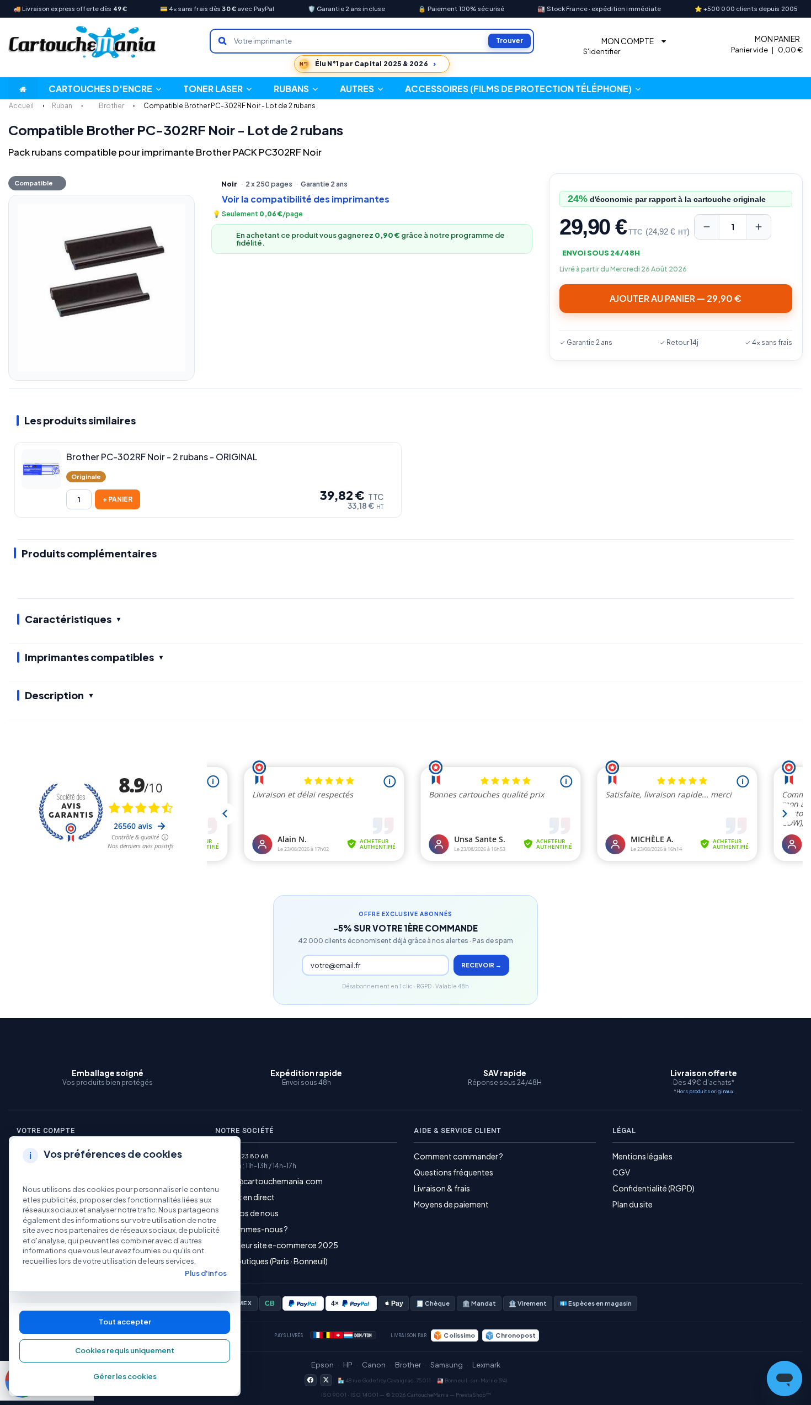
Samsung (446, 1364)
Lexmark (486, 1364)
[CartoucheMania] (82, 42)
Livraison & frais (442, 1188)
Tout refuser (124, 1351)
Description (54, 695)
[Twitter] (326, 1380)
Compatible (33, 183)
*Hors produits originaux (703, 1091)
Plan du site (632, 1204)
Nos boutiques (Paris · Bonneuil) (271, 1261)
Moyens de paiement (451, 1204)
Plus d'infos (206, 1273)
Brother (408, 1364)
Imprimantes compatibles (89, 657)
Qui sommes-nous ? (251, 1229)
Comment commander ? (458, 1156)
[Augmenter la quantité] (758, 227)
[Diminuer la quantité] (707, 227)
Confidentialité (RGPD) (653, 1188)
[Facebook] (311, 1380)
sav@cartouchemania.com (273, 1181)
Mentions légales (642, 1156)
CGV (621, 1172)
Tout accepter (125, 1321)
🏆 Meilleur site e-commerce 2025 (276, 1245)
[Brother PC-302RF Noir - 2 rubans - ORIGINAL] (41, 469)
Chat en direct (249, 1197)
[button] (361, 88)
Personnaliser (124, 1377)
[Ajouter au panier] (117, 499)
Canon (374, 1364)
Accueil (21, 106)
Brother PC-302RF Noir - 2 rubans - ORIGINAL (161, 456)
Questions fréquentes (453, 1172)
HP (348, 1364)
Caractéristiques (68, 619)
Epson (322, 1364)
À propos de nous (247, 1213)
